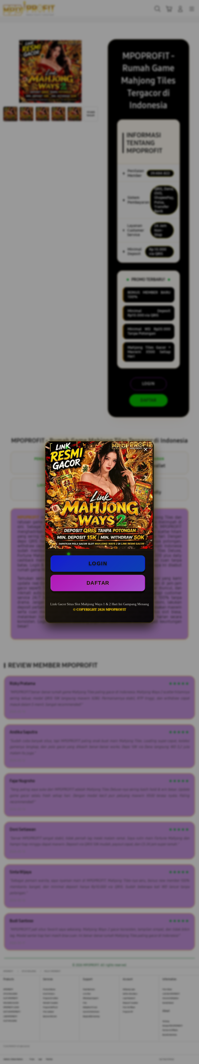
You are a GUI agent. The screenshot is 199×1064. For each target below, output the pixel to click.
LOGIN (98, 563)
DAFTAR (98, 583)
